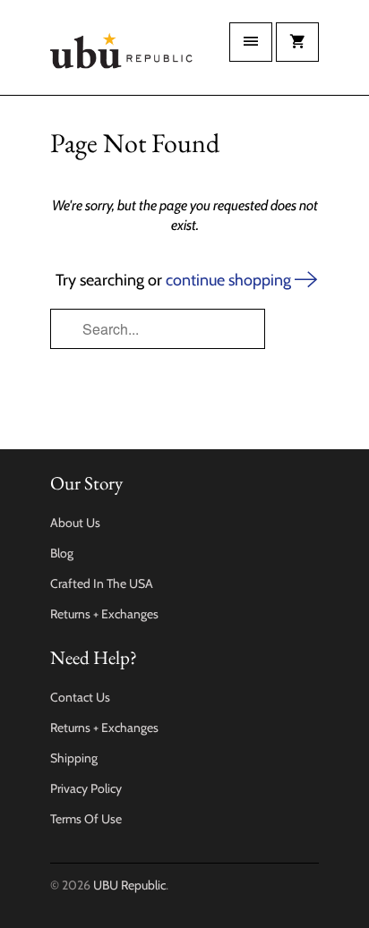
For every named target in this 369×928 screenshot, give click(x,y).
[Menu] (250, 42)
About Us (75, 523)
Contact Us (80, 697)
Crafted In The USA (101, 583)
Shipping (74, 758)
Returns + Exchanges (104, 614)
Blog (61, 553)
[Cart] (297, 42)
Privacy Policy (86, 788)
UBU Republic (129, 885)
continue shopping (230, 280)
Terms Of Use (86, 819)
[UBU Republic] (121, 54)
